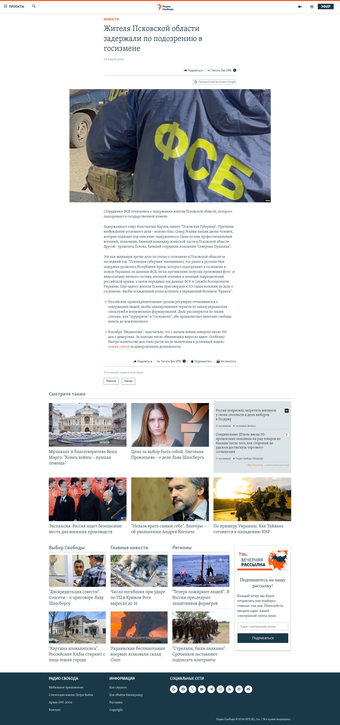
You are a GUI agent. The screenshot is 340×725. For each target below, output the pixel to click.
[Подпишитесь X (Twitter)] (192, 689)
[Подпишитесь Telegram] (211, 689)
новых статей (119, 347)
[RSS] (229, 689)
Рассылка (116, 702)
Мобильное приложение (66, 687)
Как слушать (118, 687)
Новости (111, 19)
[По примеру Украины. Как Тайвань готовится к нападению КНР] (252, 499)
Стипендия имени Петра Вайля (71, 695)
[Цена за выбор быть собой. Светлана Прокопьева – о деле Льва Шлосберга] (170, 425)
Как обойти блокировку (126, 695)
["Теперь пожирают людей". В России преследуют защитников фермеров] (200, 571)
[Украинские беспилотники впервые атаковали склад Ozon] (139, 627)
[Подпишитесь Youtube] (201, 689)
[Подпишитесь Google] (173, 689)
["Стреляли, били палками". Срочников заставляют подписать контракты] (200, 627)
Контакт (54, 710)
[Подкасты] (239, 689)
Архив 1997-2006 (60, 702)
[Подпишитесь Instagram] (220, 689)
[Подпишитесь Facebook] (183, 689)
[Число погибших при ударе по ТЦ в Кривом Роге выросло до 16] (139, 571)
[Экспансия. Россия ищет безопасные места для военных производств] (88, 499)
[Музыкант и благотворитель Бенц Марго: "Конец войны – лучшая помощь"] (88, 425)
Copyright (116, 710)
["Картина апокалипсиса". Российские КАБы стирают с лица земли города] (77, 627)
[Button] (193, 70)
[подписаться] (248, 689)
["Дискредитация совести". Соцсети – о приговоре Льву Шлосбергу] (77, 571)
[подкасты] (312, 7)
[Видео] (300, 7)
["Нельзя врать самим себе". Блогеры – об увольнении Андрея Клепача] (170, 499)
